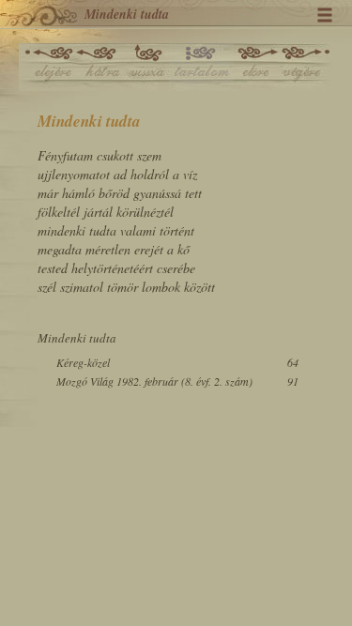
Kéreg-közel (83, 362)
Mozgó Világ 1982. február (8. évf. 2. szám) (154, 381)
